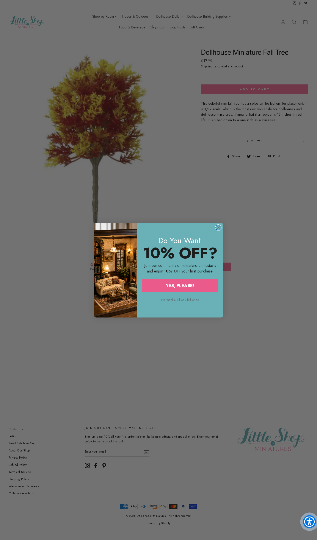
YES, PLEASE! (180, 286)
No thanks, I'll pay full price (180, 299)
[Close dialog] (218, 227)
